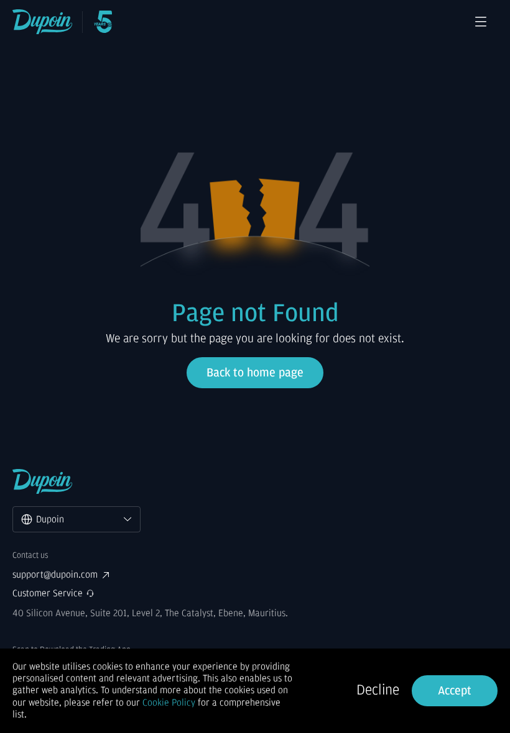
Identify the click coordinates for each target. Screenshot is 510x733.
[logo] (42, 21)
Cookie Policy (168, 703)
